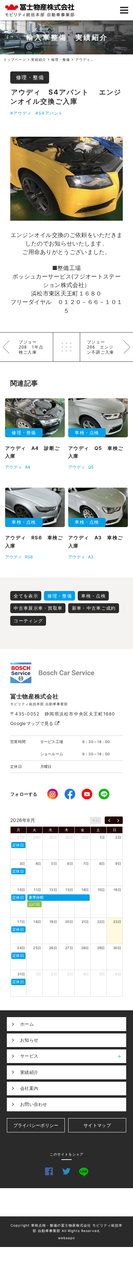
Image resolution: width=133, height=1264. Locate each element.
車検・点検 (93, 596)
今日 (95, 820)
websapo (66, 1238)
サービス (29, 1056)
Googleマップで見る (32, 723)
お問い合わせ (33, 1104)
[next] (118, 820)
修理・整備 (30, 77)
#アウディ (20, 113)
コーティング (28, 620)
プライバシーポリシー (36, 1125)
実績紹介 (29, 1072)
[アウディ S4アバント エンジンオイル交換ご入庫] (66, 179)
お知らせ (29, 1040)
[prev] (109, 820)
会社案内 (29, 1088)
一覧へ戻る (66, 347)
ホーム (27, 1024)
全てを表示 (26, 596)
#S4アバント (49, 113)
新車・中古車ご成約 (94, 608)
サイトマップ (97, 1125)
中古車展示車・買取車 (38, 608)
